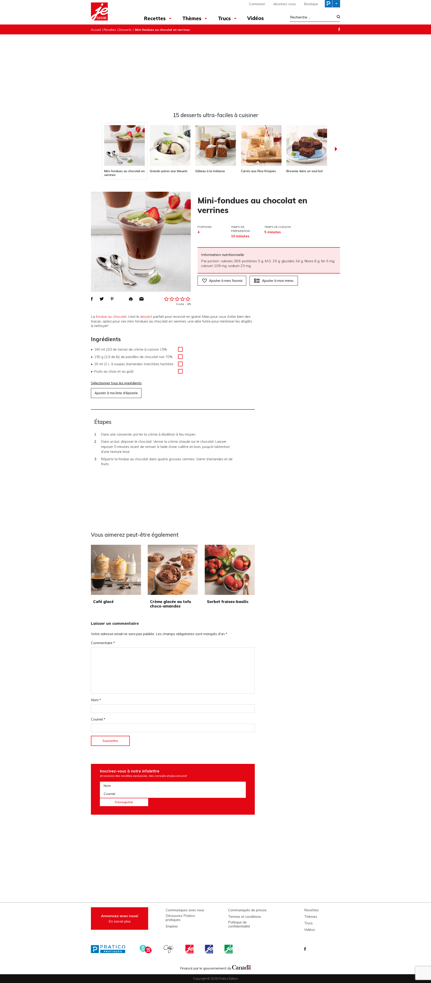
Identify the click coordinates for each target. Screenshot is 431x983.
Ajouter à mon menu (277, 280)
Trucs (224, 18)
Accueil (96, 29)
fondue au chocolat (111, 316)
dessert (146, 316)
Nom (96, 700)
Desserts (125, 29)
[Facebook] (339, 29)
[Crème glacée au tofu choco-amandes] (173, 570)
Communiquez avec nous (185, 910)
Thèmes (191, 18)
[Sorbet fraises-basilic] (230, 570)
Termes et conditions (244, 917)
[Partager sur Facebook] (92, 299)
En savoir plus (119, 918)
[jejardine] (228, 949)
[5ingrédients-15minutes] (146, 949)
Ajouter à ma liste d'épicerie (116, 393)
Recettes (155, 18)
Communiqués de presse (247, 910)
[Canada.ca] (241, 967)
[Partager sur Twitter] (101, 299)
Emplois (172, 926)
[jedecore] (209, 949)
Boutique (311, 4)
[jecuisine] (189, 949)
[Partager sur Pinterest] (112, 299)
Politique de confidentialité (239, 924)
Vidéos (255, 18)
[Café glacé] (116, 570)
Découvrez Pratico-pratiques (181, 918)
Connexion (257, 4)
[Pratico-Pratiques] (110, 949)
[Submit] (337, 17)
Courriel (98, 719)
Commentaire (103, 643)
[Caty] (169, 949)
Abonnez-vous (284, 4)
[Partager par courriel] (141, 299)
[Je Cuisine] (110, 12)
